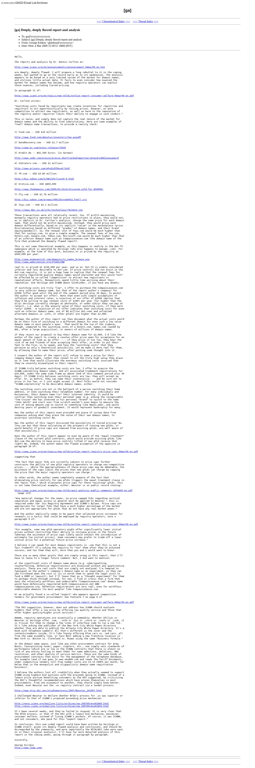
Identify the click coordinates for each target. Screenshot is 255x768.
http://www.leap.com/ (28, 747)
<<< (99, 21)
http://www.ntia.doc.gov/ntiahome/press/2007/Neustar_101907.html (58, 690)
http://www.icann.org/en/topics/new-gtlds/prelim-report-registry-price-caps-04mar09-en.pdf (76, 451)
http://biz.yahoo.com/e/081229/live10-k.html (44, 178)
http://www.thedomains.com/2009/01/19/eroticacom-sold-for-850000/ (59, 189)
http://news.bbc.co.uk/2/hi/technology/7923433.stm (49, 210)
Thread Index (145, 21)
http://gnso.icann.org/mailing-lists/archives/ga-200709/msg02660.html (62, 703)
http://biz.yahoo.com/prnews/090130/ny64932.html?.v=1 (51, 199)
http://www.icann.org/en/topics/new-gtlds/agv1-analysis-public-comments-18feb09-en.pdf (74, 490)
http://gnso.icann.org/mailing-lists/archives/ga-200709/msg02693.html (62, 706)
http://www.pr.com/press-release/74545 (40, 147)
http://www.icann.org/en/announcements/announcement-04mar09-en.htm (60, 67)
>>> (127, 21)
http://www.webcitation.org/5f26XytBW (40, 262)
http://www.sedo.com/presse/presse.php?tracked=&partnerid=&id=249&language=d (67, 158)
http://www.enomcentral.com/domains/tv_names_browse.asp (52, 259)
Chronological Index (113, 21)
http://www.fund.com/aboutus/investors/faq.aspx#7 (48, 137)
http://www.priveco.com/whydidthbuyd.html (42, 168)
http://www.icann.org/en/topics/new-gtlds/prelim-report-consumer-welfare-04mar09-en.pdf (74, 95)
